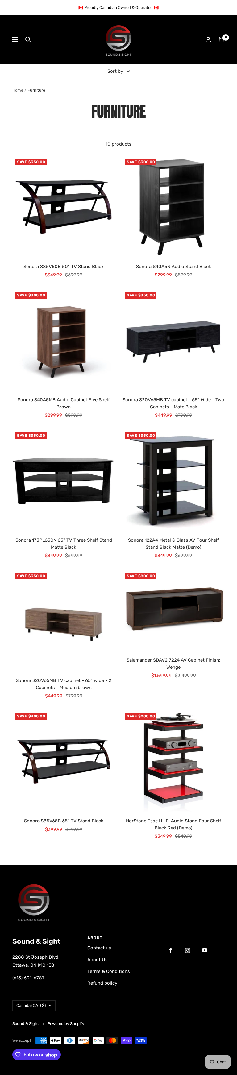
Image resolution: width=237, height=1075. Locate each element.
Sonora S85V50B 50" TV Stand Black (63, 266)
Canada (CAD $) (31, 1005)
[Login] (208, 39)
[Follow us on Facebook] (170, 950)
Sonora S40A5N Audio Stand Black (173, 266)
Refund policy (102, 983)
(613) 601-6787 (28, 978)
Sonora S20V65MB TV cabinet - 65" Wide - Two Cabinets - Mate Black (173, 403)
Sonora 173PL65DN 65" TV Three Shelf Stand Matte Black (63, 543)
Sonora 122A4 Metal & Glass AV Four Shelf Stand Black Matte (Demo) (173, 543)
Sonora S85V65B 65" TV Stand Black (63, 821)
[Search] (28, 39)
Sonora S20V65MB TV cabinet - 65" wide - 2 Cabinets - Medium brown (63, 684)
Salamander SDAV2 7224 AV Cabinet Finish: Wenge (173, 663)
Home (17, 90)
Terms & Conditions (108, 971)
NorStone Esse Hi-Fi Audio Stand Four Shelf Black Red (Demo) (173, 824)
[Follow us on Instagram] (187, 950)
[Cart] (221, 39)
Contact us (99, 948)
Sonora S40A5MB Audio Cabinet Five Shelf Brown (64, 403)
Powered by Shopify (66, 1023)
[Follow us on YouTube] (204, 950)
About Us (97, 959)
